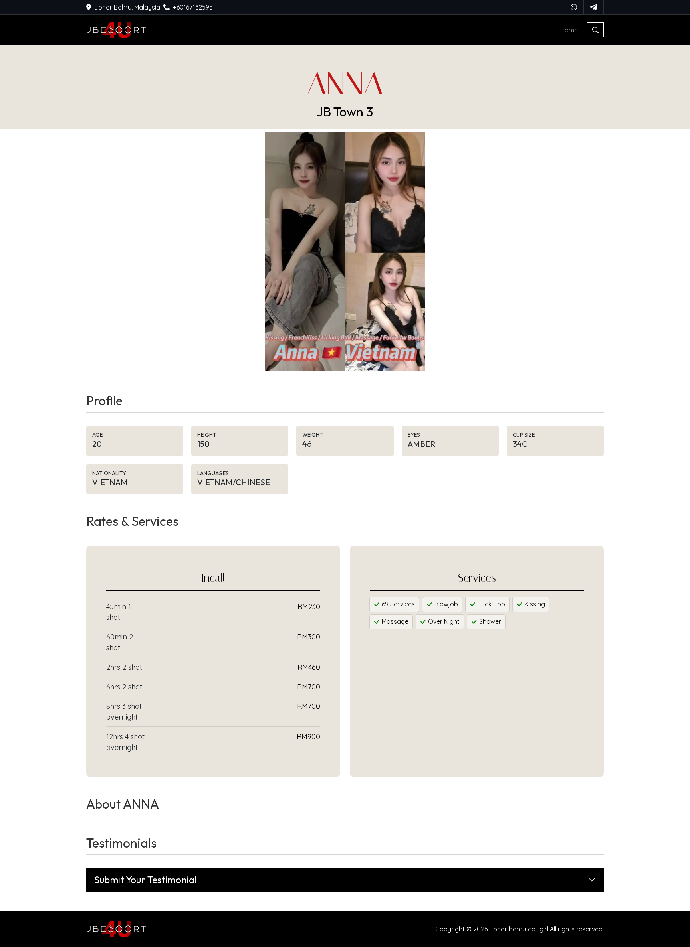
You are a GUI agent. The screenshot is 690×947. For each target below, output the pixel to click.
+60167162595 (193, 7)
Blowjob (445, 604)
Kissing (534, 604)
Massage (394, 621)
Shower (489, 621)
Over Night (443, 621)
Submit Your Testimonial (145, 880)
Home (569, 30)
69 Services (397, 604)
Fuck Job (490, 604)
